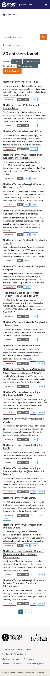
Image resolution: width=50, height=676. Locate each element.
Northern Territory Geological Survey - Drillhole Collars (23, 526)
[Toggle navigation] (45, 4)
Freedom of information (12, 654)
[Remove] (20, 62)
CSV (26, 178)
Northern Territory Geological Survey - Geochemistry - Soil (23, 186)
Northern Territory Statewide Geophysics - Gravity (25, 241)
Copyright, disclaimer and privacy (16, 649)
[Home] (4, 14)
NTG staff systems (35, 663)
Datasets (12, 14)
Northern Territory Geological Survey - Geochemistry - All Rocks (23, 156)
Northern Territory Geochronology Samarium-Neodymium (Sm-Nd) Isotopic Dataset (24, 471)
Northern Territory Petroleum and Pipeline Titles (21, 106)
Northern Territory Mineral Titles (20, 81)
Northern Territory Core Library (19, 497)
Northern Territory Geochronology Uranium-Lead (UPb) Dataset (21, 394)
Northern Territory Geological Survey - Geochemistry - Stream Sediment (23, 212)
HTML (33, 99)
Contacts (18, 663)
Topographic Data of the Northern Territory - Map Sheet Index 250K (21, 294)
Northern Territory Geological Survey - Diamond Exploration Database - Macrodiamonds (23, 554)
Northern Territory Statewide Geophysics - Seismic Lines (25, 324)
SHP (26, 99)
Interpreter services (10, 659)
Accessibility (29, 659)
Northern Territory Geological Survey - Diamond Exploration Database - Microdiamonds (23, 583)
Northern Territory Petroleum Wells (22, 345)
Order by (7, 45)
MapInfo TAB (9, 99)
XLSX (40, 515)
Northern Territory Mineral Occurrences (24, 369)
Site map (5, 663)
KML (19, 99)
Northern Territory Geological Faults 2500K (22, 446)
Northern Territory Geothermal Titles (23, 131)
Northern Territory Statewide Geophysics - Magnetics (25, 268)
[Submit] (43, 37)
